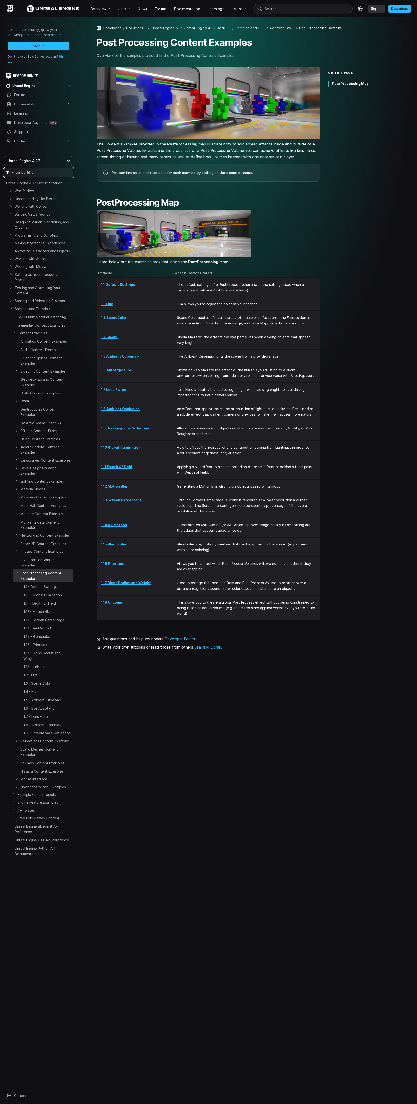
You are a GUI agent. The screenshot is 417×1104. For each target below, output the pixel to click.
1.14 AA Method (114, 525)
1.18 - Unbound (35, 667)
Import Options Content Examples (40, 449)
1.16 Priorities (112, 563)
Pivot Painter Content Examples (38, 562)
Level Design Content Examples (38, 470)
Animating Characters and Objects (42, 251)
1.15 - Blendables (37, 637)
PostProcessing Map (350, 84)
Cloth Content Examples (40, 393)
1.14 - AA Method (37, 628)
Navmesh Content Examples (43, 787)
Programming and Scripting (36, 235)
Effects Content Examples (42, 431)
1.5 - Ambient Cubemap (42, 700)
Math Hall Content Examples (43, 506)
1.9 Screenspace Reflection (125, 428)
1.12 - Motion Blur (37, 611)
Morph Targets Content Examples (40, 525)
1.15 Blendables (114, 544)
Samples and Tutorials (32, 309)
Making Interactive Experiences (40, 243)
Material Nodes (33, 489)
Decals (26, 401)
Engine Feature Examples (38, 802)
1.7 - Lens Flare (35, 716)
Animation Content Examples (44, 341)
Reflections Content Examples (45, 741)
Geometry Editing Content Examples (42, 382)
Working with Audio (30, 259)
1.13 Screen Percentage (121, 500)
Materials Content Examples (43, 497)
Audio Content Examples (40, 350)
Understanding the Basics (35, 199)
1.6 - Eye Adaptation (39, 708)
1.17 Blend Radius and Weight (126, 583)
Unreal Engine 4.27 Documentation (34, 183)
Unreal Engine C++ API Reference (42, 840)
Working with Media (30, 266)
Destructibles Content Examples (39, 412)
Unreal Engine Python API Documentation (35, 851)
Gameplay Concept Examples (41, 325)
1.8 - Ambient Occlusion (42, 725)
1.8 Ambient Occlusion (120, 409)
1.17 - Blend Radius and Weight (42, 655)
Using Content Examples (40, 439)
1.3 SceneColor (114, 318)
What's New (24, 191)
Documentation (136, 28)
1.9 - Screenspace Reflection (47, 733)
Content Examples (32, 333)
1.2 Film (107, 304)
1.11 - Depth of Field (39, 603)
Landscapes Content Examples (45, 460)
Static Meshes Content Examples (39, 752)
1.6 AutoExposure (116, 370)
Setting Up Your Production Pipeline (37, 277)
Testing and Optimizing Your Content (37, 290)
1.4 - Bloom (32, 692)
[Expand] (11, 191)
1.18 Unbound (112, 602)
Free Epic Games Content (38, 818)
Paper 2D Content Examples (43, 544)
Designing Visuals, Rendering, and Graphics (42, 224)
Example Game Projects (37, 795)
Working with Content (32, 206)
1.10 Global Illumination (120, 447)
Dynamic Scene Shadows (41, 423)
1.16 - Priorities (35, 645)
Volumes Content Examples (42, 763)
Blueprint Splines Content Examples (41, 360)
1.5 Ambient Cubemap (120, 356)
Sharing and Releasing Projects (40, 301)
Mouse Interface (34, 779)
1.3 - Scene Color (37, 683)
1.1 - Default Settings (40, 587)
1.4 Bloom (109, 337)
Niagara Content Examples (42, 771)
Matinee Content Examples (42, 514)
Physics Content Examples (42, 551)
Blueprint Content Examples (43, 371)
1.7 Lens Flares (113, 389)
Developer (112, 28)
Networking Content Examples (45, 535)
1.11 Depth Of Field (116, 467)
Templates (26, 810)
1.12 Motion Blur (114, 486)
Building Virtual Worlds (32, 214)
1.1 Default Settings (118, 285)
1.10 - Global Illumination (42, 595)
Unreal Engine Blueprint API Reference (36, 829)
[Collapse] (11, 308)
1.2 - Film (30, 675)
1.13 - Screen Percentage (43, 620)
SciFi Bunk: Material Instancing (42, 317)
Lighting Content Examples (42, 481)
